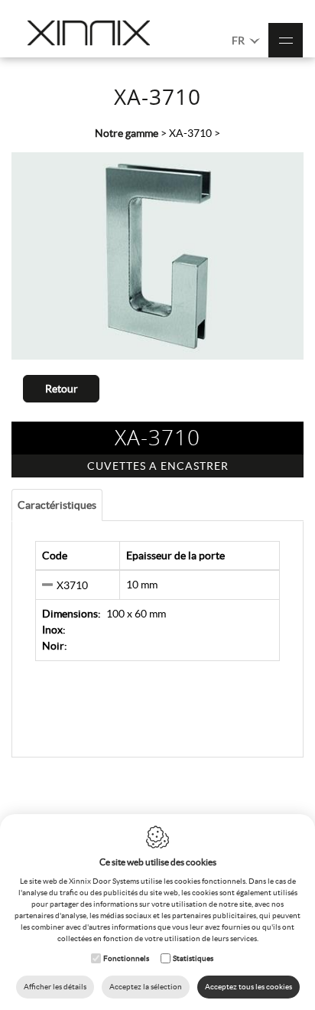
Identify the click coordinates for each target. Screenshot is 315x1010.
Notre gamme (126, 133)
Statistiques (193, 958)
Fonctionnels (126, 958)
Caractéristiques (57, 505)
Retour (61, 389)
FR (239, 40)
